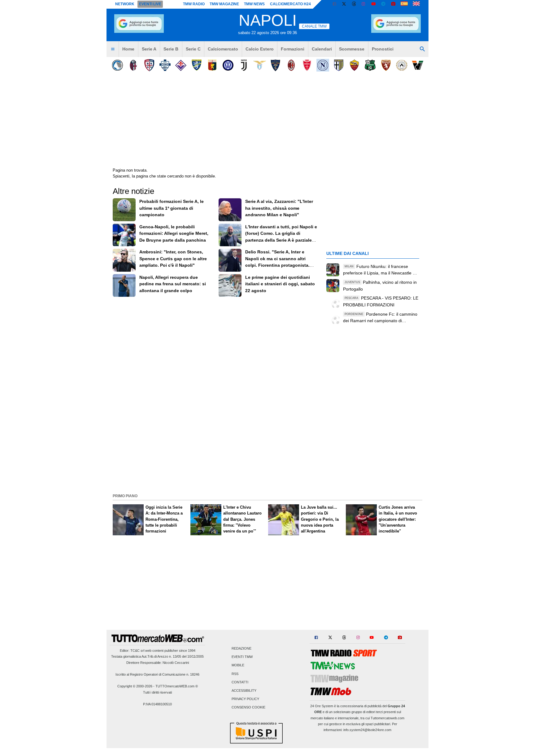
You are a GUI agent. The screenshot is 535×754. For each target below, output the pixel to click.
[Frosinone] (196, 65)
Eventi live (150, 4)
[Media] (393, 4)
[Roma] (354, 65)
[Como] (165, 65)
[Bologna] (133, 65)
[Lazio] (259, 65)
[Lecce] (275, 65)
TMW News (254, 4)
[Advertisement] (267, 448)
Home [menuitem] (128, 48)
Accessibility (244, 690)
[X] (344, 4)
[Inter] (228, 65)
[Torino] (386, 65)
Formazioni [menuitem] (292, 48)
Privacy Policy (245, 699)
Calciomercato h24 (290, 4)
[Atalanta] (117, 65)
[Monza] (307, 65)
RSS (235, 674)
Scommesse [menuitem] (351, 48)
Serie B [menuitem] (170, 48)
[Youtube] (373, 4)
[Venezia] (417, 65)
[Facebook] (334, 4)
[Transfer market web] (416, 4)
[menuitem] (112, 49)
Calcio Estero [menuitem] (260, 48)
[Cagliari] (149, 65)
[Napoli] (322, 65)
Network (124, 4)
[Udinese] (401, 65)
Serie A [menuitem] (149, 48)
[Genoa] (212, 65)
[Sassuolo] (370, 65)
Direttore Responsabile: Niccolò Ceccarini (157, 662)
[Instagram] (364, 4)
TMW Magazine (224, 4)
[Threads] (354, 4)
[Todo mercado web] (404, 4)
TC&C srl (137, 650)
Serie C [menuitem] (193, 48)
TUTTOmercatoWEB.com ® (176, 686)
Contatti (240, 682)
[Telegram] (383, 4)
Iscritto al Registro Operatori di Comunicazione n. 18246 (157, 674)
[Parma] (338, 65)
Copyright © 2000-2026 (134, 686)
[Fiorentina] (180, 65)
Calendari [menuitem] (322, 48)
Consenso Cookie (248, 707)
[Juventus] (243, 65)
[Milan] (291, 65)
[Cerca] (422, 49)
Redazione (241, 648)
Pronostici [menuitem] (383, 48)
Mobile (238, 665)
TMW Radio (194, 4)
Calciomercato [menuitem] (223, 48)
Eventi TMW (242, 657)
